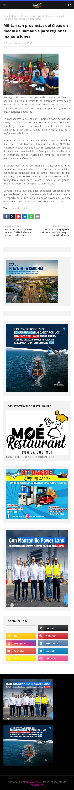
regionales (16, 208)
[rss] (21, 636)
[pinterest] (53, 636)
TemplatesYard (33, 782)
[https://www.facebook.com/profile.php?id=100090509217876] (21, 628)
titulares (15, 16)
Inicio (6, 16)
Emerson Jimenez (14, 43)
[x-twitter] (53, 628)
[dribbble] (53, 658)
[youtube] (21, 651)
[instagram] (21, 643)
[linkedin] (53, 651)
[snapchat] (21, 658)
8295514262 (37, 785)
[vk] (53, 643)
